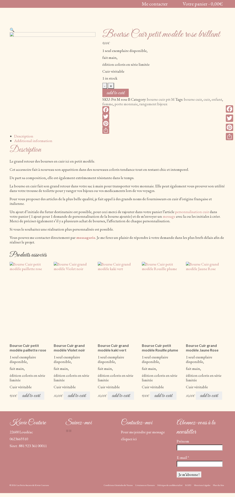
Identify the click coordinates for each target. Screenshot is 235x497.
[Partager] (163, 130)
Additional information (33, 140)
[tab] (119, 136)
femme (107, 103)
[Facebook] (163, 109)
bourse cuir (193, 99)
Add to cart (115, 93)
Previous (14, 333)
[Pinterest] (163, 123)
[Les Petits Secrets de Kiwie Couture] (43, 18)
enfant (217, 99)
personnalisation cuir (192, 211)
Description (23, 136)
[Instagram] (70, 431)
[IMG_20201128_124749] (52, 74)
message (169, 216)
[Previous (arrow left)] (8, 248)
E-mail (183, 457)
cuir (207, 99)
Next (221, 333)
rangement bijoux (153, 103)
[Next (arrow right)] (227, 248)
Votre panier (203, 3)
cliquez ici (129, 438)
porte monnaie (126, 103)
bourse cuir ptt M (161, 99)
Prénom (183, 441)
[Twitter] (163, 116)
